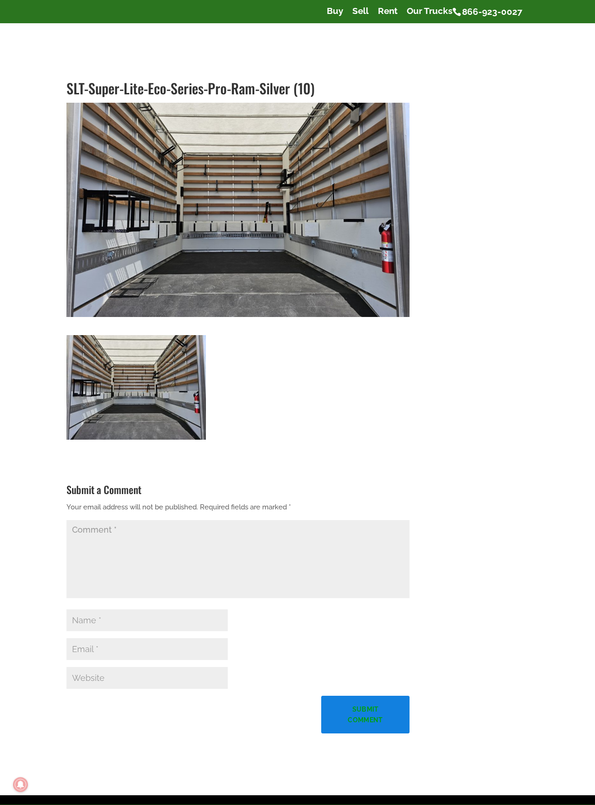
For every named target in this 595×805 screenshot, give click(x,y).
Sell (360, 11)
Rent (387, 11)
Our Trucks (429, 11)
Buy (335, 11)
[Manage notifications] (20, 784)
